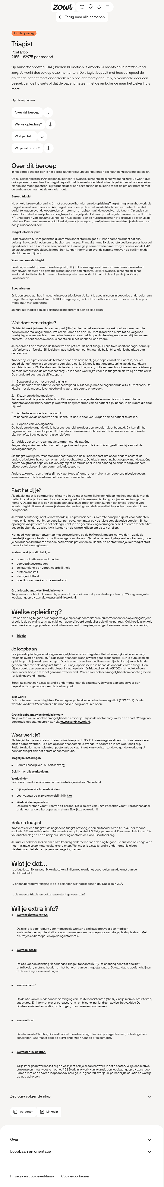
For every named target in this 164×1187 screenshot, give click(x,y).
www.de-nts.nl (27, 950)
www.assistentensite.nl (32, 915)
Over (14, 1139)
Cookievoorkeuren (75, 1176)
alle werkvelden (37, 771)
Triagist (21, 635)
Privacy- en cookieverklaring (32, 1176)
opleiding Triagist (108, 203)
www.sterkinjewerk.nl (61, 597)
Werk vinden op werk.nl (32, 802)
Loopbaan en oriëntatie (30, 1151)
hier (69, 795)
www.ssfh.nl (25, 1020)
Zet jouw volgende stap (30, 1096)
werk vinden (51, 789)
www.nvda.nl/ (26, 985)
